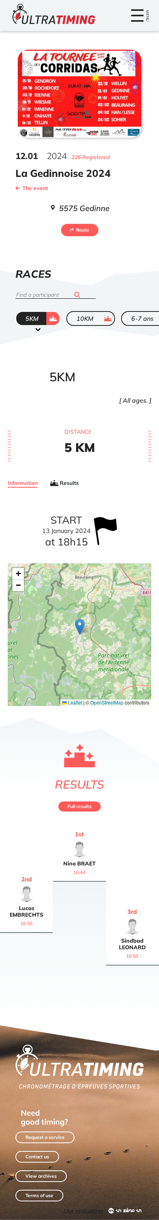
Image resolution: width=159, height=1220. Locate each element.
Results (69, 482)
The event (35, 188)
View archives (41, 1176)
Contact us (37, 1156)
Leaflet (74, 702)
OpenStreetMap (106, 702)
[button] (80, 627)
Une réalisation (83, 1211)
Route (82, 230)
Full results (79, 806)
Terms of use (39, 1195)
